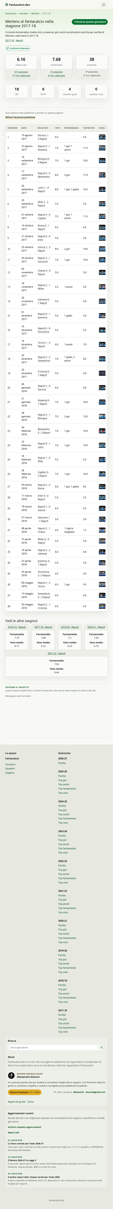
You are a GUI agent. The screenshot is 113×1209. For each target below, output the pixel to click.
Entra (31, 1101)
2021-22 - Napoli (56, 653)
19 (9, 373)
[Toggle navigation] (103, 4)
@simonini (79, 1092)
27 (9, 486)
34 (9, 562)
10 (9, 248)
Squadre (10, 768)
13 (9, 286)
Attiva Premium (25, 1092)
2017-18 (9, 40)
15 (9, 315)
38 (9, 606)
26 (9, 474)
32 (9, 541)
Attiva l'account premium (20, 117)
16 (9, 330)
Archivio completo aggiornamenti (24, 1127)
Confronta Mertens (19, 48)
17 (9, 344)
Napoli (19, 40)
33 (9, 551)
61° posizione (21, 71)
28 (9, 497)
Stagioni (9, 772)
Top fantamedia (67, 788)
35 (9, 573)
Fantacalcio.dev (56, 1200)
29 (9, 508)
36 (9, 584)
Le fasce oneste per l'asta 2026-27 (25, 1143)
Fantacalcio (10, 13)
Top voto (63, 792)
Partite (62, 763)
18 (9, 358)
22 (9, 416)
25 (9, 459)
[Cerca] (102, 1047)
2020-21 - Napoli (96, 627)
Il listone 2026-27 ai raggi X (22, 1160)
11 (9, 259)
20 (9, 387)
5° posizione (56, 71)
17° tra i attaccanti (21, 75)
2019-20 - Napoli (70, 627)
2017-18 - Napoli (43, 627)
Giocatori (23, 13)
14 (9, 301)
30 (9, 519)
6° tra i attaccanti (56, 75)
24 (9, 445)
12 (9, 272)
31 (9, 530)
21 (9, 402)
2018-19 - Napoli (17, 627)
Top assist (63, 784)
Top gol (62, 780)
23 (9, 430)
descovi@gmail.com (95, 1092)
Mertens (35, 13)
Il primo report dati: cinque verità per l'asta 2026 (34, 1176)
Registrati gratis (17, 1101)
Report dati (13, 1132)
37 (9, 595)
